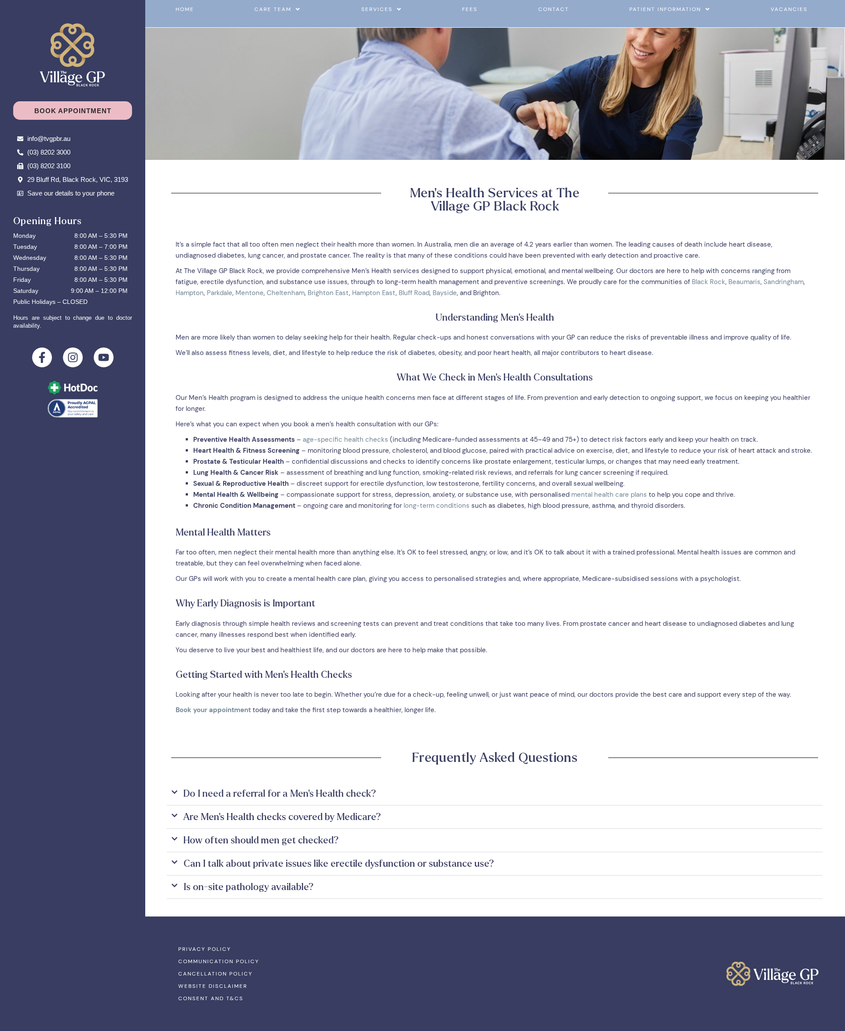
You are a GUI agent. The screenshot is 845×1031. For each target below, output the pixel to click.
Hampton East (374, 292)
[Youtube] (104, 357)
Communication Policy (218, 961)
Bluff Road (414, 292)
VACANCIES (789, 9)
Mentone (249, 292)
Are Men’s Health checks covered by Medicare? (282, 817)
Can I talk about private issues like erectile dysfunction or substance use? (339, 863)
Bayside (445, 292)
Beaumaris (744, 281)
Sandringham (784, 281)
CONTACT (553, 9)
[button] (277, 9)
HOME (185, 9)
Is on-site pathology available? (249, 887)
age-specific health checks (345, 439)
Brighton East (328, 292)
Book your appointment (213, 710)
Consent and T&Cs (210, 998)
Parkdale (219, 292)
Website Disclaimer (212, 986)
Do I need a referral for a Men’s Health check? (280, 793)
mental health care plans (609, 494)
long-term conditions (437, 505)
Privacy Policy (204, 949)
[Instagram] (73, 357)
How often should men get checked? (261, 840)
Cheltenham (286, 292)
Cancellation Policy (215, 973)
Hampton (190, 292)
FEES (470, 9)
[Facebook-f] (42, 357)
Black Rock (708, 281)
